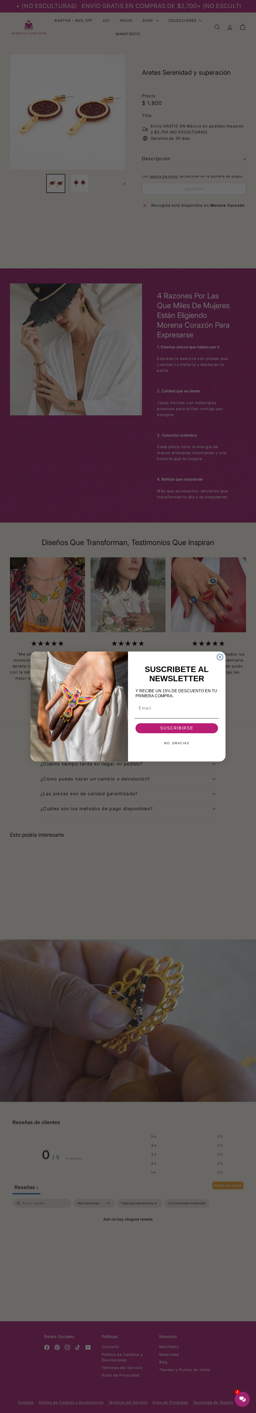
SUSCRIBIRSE (177, 728)
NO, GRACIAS (176, 743)
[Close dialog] (220, 657)
